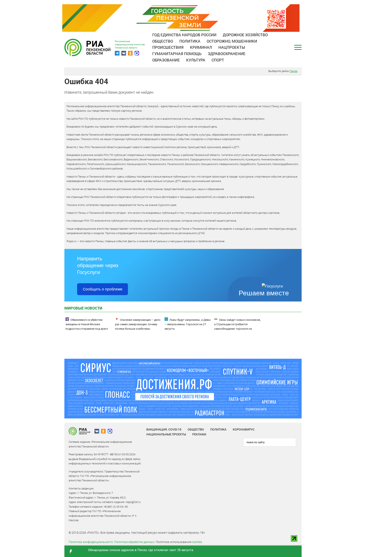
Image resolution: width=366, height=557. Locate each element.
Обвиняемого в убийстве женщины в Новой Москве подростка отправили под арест (86, 324)
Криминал (201, 47)
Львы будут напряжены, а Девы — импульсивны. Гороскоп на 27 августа (188, 324)
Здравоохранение (226, 53)
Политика (189, 41)
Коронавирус (244, 429)
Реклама (199, 434)
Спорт (218, 60)
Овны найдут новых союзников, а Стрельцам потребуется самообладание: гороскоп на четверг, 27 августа (237, 326)
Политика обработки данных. (134, 542)
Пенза (293, 71)
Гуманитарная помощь (176, 53)
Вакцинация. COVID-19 (163, 429)
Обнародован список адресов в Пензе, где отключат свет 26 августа (140, 550)
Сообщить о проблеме (102, 289)
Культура (195, 60)
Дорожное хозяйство (245, 34)
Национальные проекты (166, 434)
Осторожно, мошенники (232, 41)
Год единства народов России (184, 34)
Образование (166, 60)
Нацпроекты (231, 47)
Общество (162, 41)
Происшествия (168, 47)
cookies (197, 542)
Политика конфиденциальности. (91, 542)
